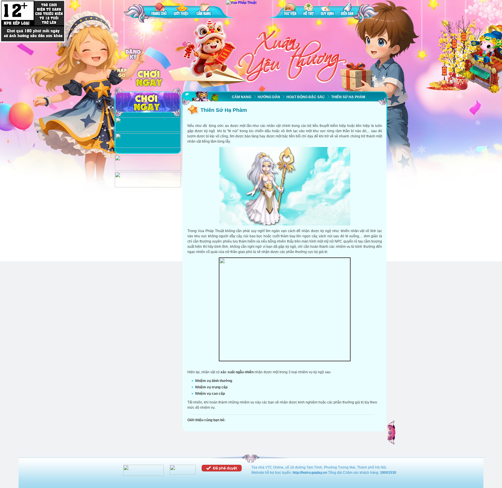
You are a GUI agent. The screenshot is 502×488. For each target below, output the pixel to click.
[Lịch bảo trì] (148, 169)
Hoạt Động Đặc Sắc (305, 97)
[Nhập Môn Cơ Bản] (148, 131)
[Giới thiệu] (181, 10)
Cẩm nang (241, 97)
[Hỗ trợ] (308, 10)
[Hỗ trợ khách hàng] (148, 186)
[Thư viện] (290, 10)
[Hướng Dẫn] (148, 147)
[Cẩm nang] (204, 10)
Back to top (392, 432)
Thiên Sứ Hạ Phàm (348, 97)
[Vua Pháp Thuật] (241, 3)
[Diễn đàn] (347, 10)
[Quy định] (327, 10)
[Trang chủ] (159, 10)
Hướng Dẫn (269, 97)
